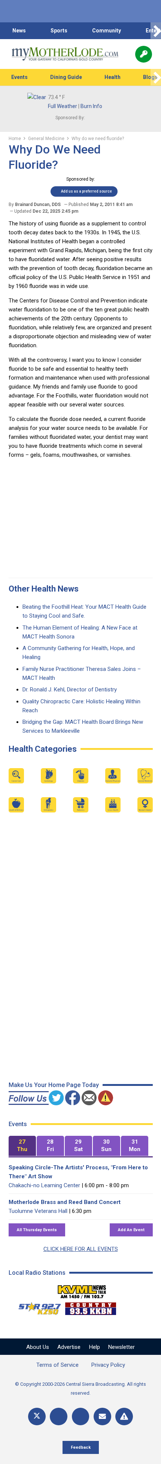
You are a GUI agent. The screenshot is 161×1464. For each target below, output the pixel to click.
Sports (59, 31)
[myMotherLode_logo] (65, 54)
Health (112, 77)
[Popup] (143, 54)
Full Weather (62, 106)
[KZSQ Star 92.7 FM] (36, 1306)
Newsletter (121, 1347)
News (19, 31)
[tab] (22, 1146)
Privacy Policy (108, 1365)
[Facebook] (58, 1416)
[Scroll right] (156, 30)
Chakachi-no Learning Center (44, 1185)
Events (19, 77)
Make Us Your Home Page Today (54, 1085)
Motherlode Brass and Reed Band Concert (65, 1202)
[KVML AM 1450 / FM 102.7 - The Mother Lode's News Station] (82, 1289)
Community (106, 31)
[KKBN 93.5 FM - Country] (90, 1306)
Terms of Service (57, 1365)
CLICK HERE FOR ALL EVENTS (80, 1249)
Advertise (68, 1347)
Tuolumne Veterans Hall (38, 1211)
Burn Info (91, 106)
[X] (37, 1416)
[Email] (102, 1416)
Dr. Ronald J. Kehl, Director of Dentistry (69, 689)
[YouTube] (80, 1416)
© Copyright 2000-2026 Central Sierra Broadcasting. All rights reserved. (80, 1388)
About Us (37, 1347)
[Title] (124, 1416)
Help (94, 1347)
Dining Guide (66, 77)
